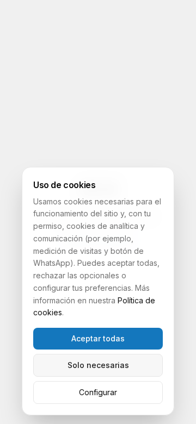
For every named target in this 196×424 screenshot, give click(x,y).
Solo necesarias (98, 365)
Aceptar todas (98, 338)
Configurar (98, 392)
